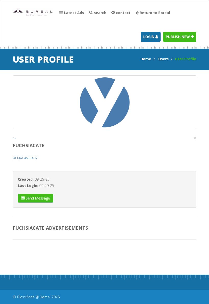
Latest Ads (73, 12)
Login (149, 36)
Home (145, 58)
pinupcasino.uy (25, 157)
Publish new (178, 36)
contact (122, 12)
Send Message (37, 198)
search (99, 12)
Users (163, 58)
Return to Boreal (154, 12)
